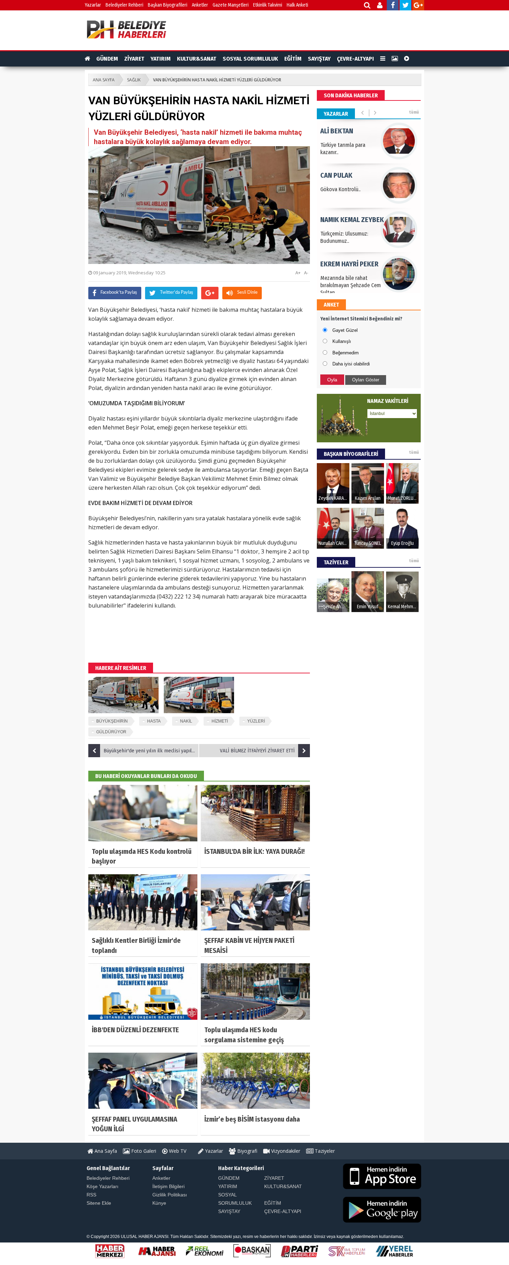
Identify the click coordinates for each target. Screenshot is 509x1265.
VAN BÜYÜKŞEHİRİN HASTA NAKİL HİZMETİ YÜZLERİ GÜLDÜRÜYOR (217, 80)
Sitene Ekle (99, 1203)
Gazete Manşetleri (231, 5)
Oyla (332, 379)
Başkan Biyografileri (167, 5)
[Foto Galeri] (395, 59)
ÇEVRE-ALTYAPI (355, 58)
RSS (91, 1194)
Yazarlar (93, 5)
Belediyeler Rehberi (124, 5)
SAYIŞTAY (319, 58)
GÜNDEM (107, 58)
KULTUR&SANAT (196, 58)
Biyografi (246, 1151)
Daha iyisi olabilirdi (351, 363)
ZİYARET (134, 58)
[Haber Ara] (367, 6)
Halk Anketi (297, 5)
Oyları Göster (365, 379)
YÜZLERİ (256, 721)
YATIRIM (161, 58)
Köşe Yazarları (102, 1186)
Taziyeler (324, 1151)
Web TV (177, 1151)
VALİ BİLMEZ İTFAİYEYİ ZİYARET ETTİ (257, 751)
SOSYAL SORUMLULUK (250, 58)
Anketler (200, 5)
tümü (414, 112)
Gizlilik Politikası (169, 1194)
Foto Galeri (143, 1151)
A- (306, 272)
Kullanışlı (341, 341)
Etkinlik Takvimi (267, 5)
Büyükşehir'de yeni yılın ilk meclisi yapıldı (150, 751)
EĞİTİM (293, 58)
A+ (298, 272)
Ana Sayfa (105, 1151)
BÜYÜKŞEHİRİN (112, 721)
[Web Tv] (406, 59)
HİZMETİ (220, 721)
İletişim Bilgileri (168, 1186)
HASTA (154, 721)
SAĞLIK (134, 80)
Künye (159, 1203)
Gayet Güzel (345, 330)
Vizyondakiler (285, 1151)
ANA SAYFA (104, 80)
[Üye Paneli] (380, 6)
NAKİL (186, 721)
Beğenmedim (345, 352)
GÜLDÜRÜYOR (111, 731)
